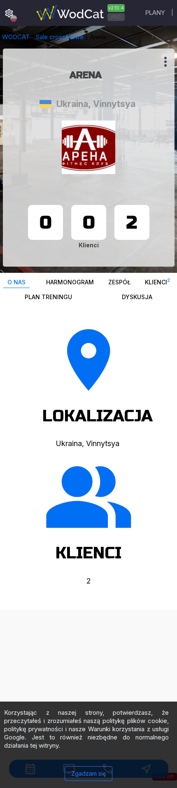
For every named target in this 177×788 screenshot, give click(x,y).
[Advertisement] (88, 698)
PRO (116, 17)
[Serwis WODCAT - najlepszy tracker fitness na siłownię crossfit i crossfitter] (79, 13)
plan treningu (48, 296)
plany (155, 12)
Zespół (119, 282)
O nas (16, 282)
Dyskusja (137, 296)
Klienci (157, 282)
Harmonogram (70, 282)
